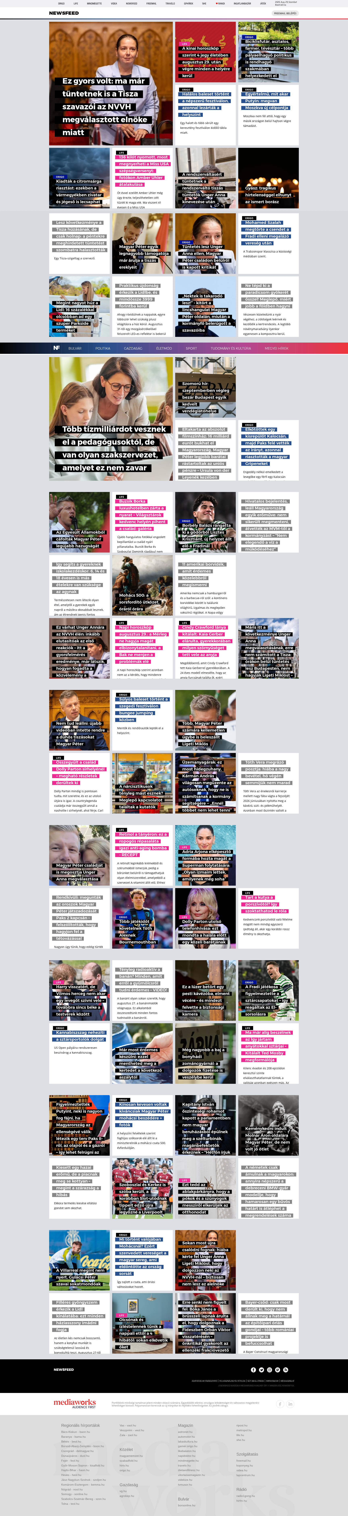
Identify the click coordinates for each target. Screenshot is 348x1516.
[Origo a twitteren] (261, 1369)
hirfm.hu (241, 1500)
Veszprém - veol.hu (132, 1430)
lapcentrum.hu (245, 1475)
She (204, 3)
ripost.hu (242, 1425)
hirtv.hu (124, 1465)
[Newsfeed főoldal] (64, 1369)
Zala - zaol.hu (128, 1435)
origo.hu (125, 1470)
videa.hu (241, 1470)
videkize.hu (185, 1479)
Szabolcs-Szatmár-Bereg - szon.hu (83, 1498)
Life (76, 3)
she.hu (240, 1439)
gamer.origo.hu (187, 1446)
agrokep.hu (127, 1495)
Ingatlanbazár (242, 3)
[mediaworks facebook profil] (280, 1404)
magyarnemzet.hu (131, 1455)
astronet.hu (185, 1431)
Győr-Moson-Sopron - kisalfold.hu (82, 1465)
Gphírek (188, 3)
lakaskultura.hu (187, 1441)
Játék (263, 3)
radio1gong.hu (245, 1495)
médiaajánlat (287, 1381)
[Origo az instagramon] (269, 1369)
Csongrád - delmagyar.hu (77, 1451)
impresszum (272, 1381)
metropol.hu (244, 1430)
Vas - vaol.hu (128, 1425)
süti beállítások (256, 1381)
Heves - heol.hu (71, 1475)
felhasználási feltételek (232, 1381)
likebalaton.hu (187, 1451)
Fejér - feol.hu (70, 1460)
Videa (114, 3)
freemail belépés (285, 13)
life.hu (240, 1435)
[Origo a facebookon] (253, 1369)
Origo (61, 3)
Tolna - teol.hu (70, 1503)
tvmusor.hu (185, 1484)
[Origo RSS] (285, 1369)
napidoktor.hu (186, 1455)
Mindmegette (94, 3)
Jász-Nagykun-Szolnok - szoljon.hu (83, 1479)
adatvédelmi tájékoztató (204, 1381)
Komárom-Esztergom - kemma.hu (83, 1484)
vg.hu (123, 1491)
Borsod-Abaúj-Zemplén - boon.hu (82, 1446)
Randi (221, 3)
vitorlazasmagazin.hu (191, 1475)
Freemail (151, 3)
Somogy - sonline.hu (74, 1494)
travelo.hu (184, 1465)
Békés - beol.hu (71, 1441)
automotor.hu (186, 1436)
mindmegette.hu (188, 1460)
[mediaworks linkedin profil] (290, 1404)
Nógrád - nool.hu (72, 1489)
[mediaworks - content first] (75, 1404)
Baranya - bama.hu (73, 1436)
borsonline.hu (186, 1505)
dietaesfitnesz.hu (189, 1470)
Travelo (170, 3)
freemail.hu (243, 1460)
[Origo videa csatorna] (277, 1369)
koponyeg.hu (244, 1465)
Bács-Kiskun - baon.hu (75, 1431)
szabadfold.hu (129, 1460)
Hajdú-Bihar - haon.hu (75, 1470)
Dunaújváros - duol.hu (75, 1455)
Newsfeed (131, 3)
